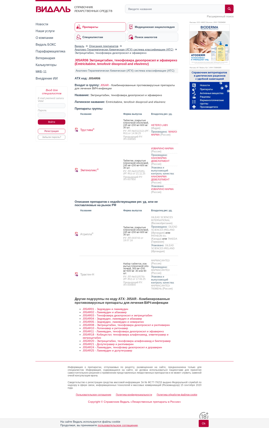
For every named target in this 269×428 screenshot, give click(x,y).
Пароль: (42, 110)
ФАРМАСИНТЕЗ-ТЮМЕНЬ (160, 287)
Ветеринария (45, 58)
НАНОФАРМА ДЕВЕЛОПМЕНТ (160, 159)
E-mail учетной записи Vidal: (51, 99)
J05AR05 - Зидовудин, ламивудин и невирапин (113, 321)
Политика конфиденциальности (134, 394)
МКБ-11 (41, 71)
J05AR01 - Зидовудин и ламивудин (105, 309)
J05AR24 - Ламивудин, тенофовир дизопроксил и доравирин (122, 347)
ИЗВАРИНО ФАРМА (162, 148)
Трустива (87, 130)
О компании (44, 37)
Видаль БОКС (46, 44)
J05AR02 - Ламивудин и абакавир (105, 312)
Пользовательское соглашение (93, 394)
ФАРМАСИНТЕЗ (160, 260)
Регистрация (51, 131)
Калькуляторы (46, 65)
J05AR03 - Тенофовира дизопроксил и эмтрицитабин (117, 315)
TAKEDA (172, 238)
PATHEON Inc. (159, 235)
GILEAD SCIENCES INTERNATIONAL (162, 219)
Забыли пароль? (51, 137)
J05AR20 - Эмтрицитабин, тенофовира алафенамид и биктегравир (127, 340)
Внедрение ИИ (47, 78)
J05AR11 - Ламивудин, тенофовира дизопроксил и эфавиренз (123, 331)
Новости (42, 24)
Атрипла (86, 234)
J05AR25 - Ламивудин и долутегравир (107, 350)
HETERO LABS (159, 125)
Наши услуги (45, 31)
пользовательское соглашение (118, 425)
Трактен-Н (87, 274)
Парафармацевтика (50, 51)
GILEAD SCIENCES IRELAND (164, 228)
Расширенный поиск (220, 16)
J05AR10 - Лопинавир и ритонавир (105, 328)
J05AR (104, 85)
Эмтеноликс (89, 170)
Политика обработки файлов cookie (177, 394)
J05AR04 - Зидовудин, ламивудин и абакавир (112, 318)
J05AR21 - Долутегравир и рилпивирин (108, 344)
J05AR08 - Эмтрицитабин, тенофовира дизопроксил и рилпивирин (126, 325)
